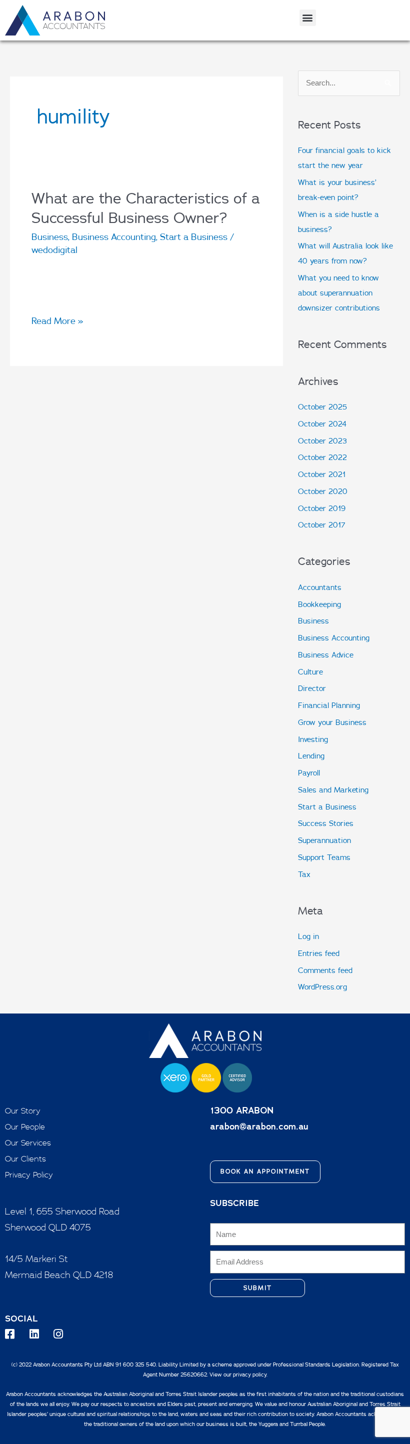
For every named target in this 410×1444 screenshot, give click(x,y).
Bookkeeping (319, 604)
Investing (313, 739)
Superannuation (324, 840)
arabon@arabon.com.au (259, 1126)
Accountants (320, 587)
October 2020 (323, 491)
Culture (310, 671)
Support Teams (324, 857)
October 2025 (322, 407)
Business (50, 236)
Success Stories (326, 823)
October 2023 (322, 441)
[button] (308, 18)
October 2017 (322, 525)
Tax (304, 874)
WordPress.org (322, 987)
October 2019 (322, 508)
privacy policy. (250, 1374)
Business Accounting (114, 236)
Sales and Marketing (333, 789)
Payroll (309, 773)
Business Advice (326, 655)
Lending (311, 755)
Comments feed (325, 970)
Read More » (58, 321)
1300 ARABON (242, 1110)
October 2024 (322, 423)
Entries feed (319, 953)
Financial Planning (329, 705)
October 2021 (322, 474)
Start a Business (194, 236)
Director (312, 688)
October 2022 (322, 457)
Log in (308, 936)
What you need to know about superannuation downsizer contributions (339, 292)
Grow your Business (332, 722)
